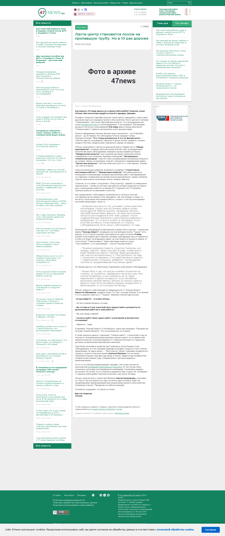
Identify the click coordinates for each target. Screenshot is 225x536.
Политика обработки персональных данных (75, 503)
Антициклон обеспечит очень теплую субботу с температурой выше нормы (171, 53)
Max (108, 495)
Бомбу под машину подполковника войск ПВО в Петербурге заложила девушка (172, 76)
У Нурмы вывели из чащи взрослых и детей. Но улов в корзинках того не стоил (50, 159)
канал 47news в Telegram (104, 409)
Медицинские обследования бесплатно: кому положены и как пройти (171, 96)
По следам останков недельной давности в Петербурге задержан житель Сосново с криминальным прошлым (172, 64)
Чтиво (125, 3)
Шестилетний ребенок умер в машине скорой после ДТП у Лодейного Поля (171, 32)
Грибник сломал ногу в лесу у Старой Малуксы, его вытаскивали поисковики (51, 330)
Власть (76, 3)
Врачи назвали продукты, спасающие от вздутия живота (49, 289)
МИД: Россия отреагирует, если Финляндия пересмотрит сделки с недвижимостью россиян (51, 188)
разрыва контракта (90, 124)
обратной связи (122, 413)
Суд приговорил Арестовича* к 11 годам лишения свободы (51, 440)
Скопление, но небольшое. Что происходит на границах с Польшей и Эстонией (51, 343)
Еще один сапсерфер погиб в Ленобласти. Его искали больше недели (51, 357)
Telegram (104, 495)
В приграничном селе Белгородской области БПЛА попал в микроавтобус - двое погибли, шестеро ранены (51, 204)
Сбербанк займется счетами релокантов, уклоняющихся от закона (51, 173)
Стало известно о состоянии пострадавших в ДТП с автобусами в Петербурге (51, 414)
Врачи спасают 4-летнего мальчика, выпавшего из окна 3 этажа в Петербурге (51, 107)
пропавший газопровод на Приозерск (105, 367)
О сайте (57, 495)
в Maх (119, 409)
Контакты (69, 495)
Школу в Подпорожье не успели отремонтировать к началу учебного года (50, 385)
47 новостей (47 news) (130, 495)
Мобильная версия (75, 9)
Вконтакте (101, 495)
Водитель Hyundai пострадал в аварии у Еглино (51, 317)
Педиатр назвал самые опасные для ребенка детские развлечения (51, 428)
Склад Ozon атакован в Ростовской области (48, 147)
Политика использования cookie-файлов (73, 505)
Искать (189, 3)
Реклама (81, 495)
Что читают (182, 23)
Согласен (210, 529)
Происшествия (100, 3)
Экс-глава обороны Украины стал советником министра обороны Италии (50, 218)
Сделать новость (85, 14)
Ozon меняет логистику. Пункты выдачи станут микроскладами (48, 246)
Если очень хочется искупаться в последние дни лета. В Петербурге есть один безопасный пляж (51, 399)
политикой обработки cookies (175, 530)
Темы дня (162, 23)
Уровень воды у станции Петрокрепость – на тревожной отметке (168, 86)
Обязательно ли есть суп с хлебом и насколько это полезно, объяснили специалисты (50, 260)
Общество (115, 3)
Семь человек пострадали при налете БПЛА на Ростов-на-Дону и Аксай (51, 120)
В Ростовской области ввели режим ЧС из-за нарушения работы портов (51, 275)
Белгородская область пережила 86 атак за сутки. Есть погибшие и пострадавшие (50, 92)
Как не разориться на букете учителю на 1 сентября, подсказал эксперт (51, 232)
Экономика (86, 3)
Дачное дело (136, 3)
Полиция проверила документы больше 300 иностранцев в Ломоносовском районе (48, 76)
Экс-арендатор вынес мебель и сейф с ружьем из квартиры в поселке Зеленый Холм (51, 46)
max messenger (85, 9)
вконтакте (78, 9)
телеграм (82, 9)
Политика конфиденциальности (69, 500)
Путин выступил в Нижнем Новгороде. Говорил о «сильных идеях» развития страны (49, 304)
